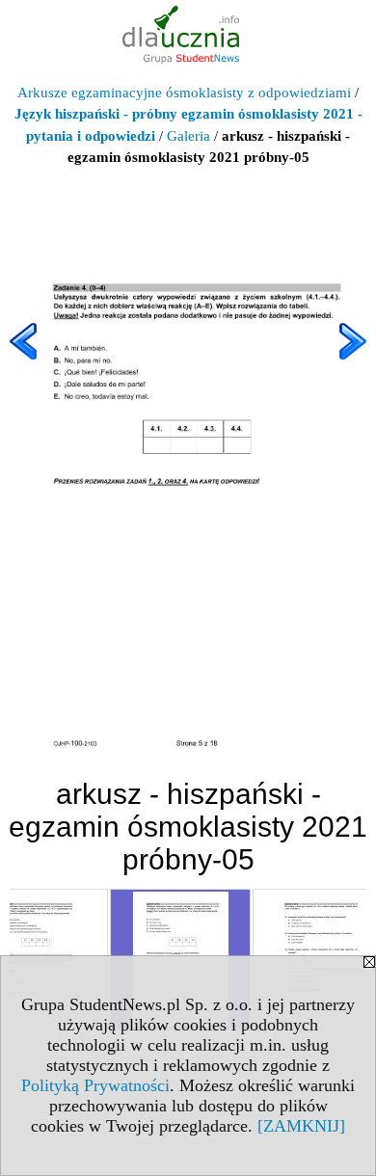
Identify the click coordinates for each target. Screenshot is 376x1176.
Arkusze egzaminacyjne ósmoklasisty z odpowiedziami (184, 92)
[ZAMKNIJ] (301, 1126)
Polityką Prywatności (95, 1085)
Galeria (188, 136)
